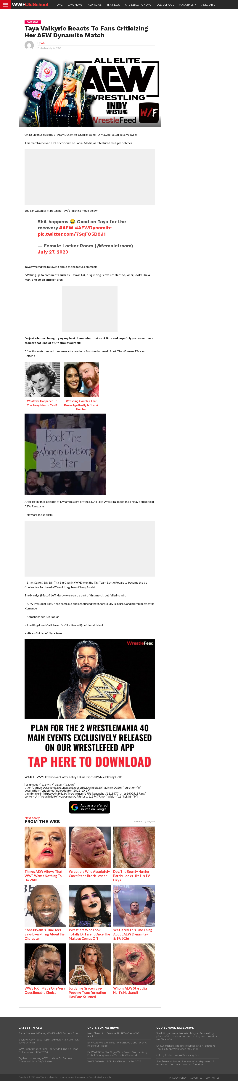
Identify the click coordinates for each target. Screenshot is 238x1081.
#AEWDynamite (93, 227)
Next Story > (33, 817)
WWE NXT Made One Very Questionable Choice (45, 990)
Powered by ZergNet (144, 821)
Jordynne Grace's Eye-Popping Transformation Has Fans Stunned (87, 992)
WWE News (75, 4)
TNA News (113, 4)
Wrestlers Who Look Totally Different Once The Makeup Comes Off (89, 934)
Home (58, 4)
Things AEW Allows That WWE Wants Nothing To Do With (43, 875)
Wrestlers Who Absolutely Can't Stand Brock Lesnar (89, 873)
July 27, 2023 (53, 252)
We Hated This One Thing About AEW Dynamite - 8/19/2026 (132, 934)
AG (43, 43)
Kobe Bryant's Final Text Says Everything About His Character (45, 934)
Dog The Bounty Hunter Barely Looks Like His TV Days (131, 875)
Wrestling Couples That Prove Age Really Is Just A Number (81, 405)
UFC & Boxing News (138, 4)
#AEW (66, 227)
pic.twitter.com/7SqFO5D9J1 (72, 234)
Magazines (186, 4)
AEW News (95, 4)
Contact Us (212, 1078)
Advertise (196, 1078)
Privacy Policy (177, 1078)
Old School (165, 4)
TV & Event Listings (212, 4)
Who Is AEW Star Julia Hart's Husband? (130, 990)
